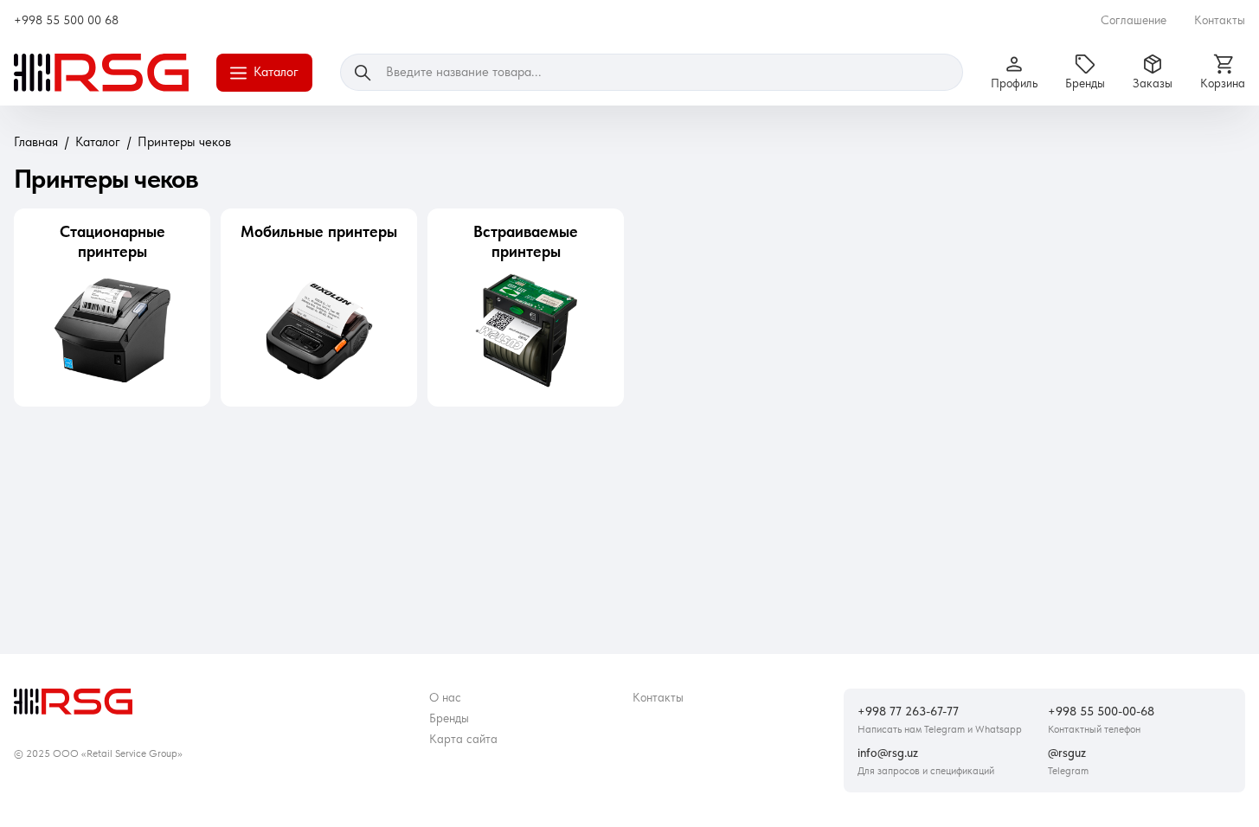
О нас (445, 697)
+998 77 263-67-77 (908, 711)
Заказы (1152, 83)
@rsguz (1067, 753)
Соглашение (1133, 20)
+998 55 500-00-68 (1101, 711)
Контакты (1219, 20)
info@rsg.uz (888, 753)
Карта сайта (463, 739)
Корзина (1222, 83)
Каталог (276, 72)
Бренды (1085, 83)
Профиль (1014, 83)
